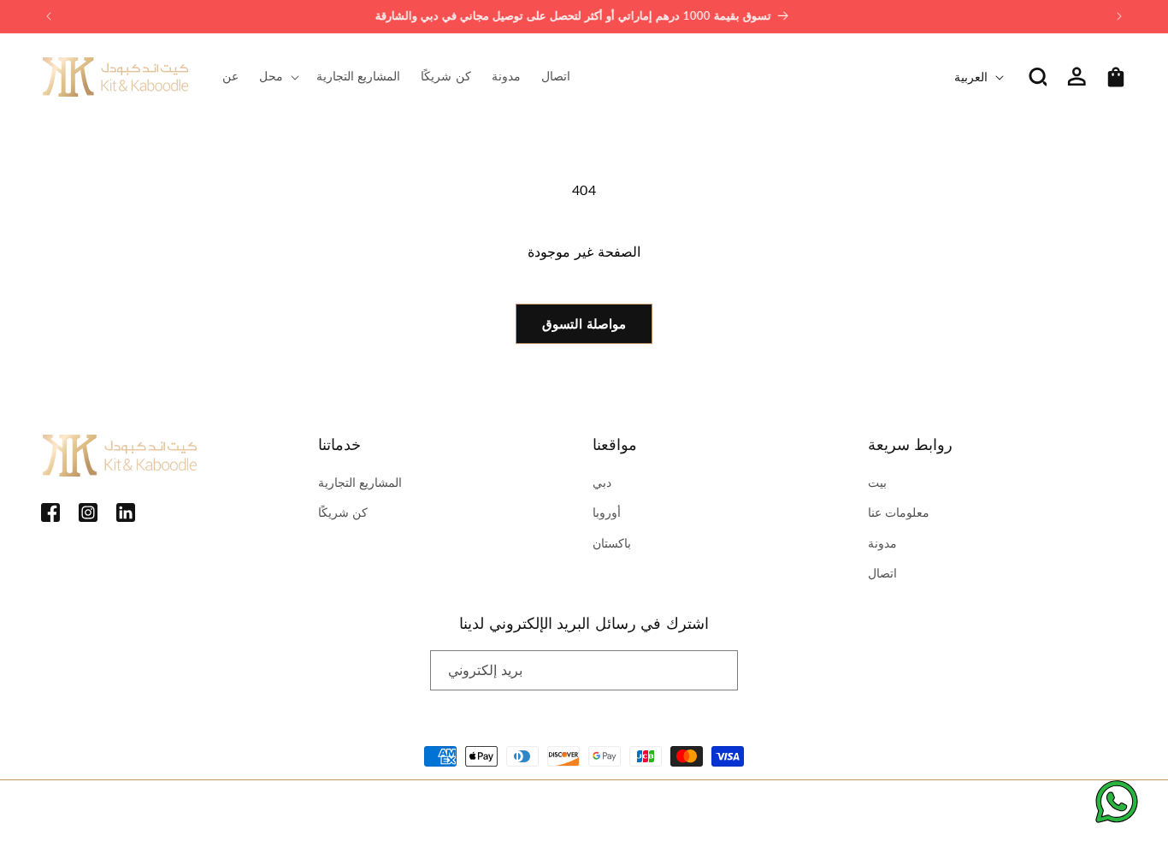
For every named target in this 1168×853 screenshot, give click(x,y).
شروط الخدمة (368, 811)
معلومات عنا (899, 512)
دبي (602, 482)
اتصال (882, 573)
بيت (877, 482)
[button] (277, 76)
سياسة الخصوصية (288, 811)
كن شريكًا (343, 512)
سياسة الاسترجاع (203, 811)
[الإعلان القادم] (1119, 16)
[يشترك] (718, 670)
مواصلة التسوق (584, 323)
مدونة (882, 543)
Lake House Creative (1076, 811)
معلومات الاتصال (446, 811)
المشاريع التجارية (360, 482)
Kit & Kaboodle (117, 811)
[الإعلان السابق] (49, 16)
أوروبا (607, 512)
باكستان (612, 543)
